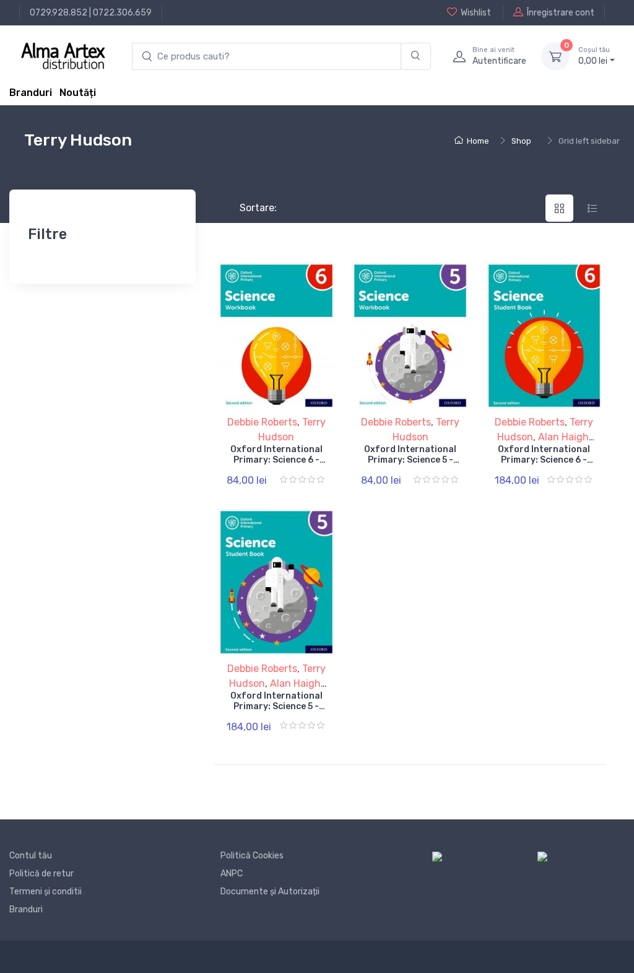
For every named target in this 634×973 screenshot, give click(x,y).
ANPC (231, 873)
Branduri (30, 92)
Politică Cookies (252, 855)
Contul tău (30, 855)
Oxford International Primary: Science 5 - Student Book (276, 706)
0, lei (594, 56)
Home (478, 141)
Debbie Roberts (262, 422)
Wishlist (476, 12)
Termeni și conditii (45, 891)
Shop (521, 141)
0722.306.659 (122, 12)
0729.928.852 (58, 12)
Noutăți (77, 92)
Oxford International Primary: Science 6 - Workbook (276, 460)
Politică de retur (41, 873)
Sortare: (248, 208)
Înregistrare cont (560, 12)
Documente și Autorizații (269, 891)
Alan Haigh (563, 437)
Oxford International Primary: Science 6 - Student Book (544, 460)
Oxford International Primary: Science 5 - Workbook (410, 460)
